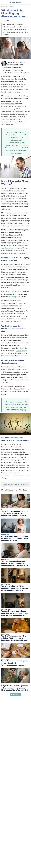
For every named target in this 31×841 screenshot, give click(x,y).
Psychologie (5, 534)
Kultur (3, 509)
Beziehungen (4, 6)
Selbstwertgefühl (7, 104)
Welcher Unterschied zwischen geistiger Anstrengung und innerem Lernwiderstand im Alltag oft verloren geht (14, 638)
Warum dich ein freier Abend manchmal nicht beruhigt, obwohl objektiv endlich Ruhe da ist (14, 588)
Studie (3, 198)
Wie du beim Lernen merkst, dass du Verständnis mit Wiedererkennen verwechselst (14, 663)
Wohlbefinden (5, 584)
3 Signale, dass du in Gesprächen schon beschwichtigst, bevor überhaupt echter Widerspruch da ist (15, 688)
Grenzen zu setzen (19, 465)
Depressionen (9, 248)
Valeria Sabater (18, 64)
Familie (12, 6)
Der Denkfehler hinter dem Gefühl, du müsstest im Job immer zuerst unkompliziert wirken (15, 538)
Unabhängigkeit (14, 297)
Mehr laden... (15, 695)
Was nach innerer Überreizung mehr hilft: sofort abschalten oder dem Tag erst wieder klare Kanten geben (15, 613)
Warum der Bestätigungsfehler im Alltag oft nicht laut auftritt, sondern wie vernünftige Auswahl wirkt (15, 513)
